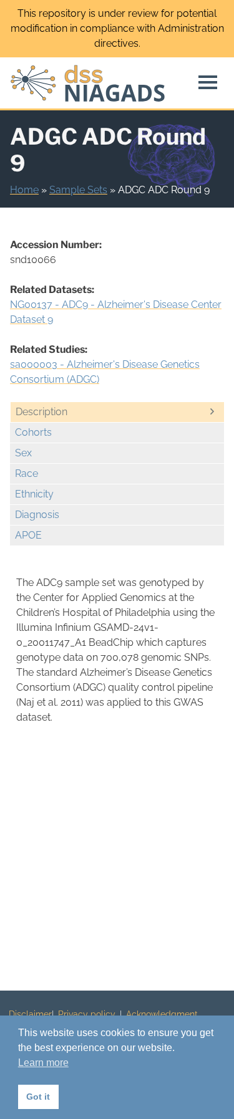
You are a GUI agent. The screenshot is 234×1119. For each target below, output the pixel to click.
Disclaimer (30, 1014)
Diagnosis (37, 515)
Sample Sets (78, 190)
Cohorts (33, 432)
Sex (23, 453)
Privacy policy (86, 1014)
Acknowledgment (162, 1014)
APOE (28, 535)
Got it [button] (38, 1097)
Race (26, 473)
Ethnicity (34, 494)
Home (24, 190)
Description (41, 412)
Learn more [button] (43, 1062)
